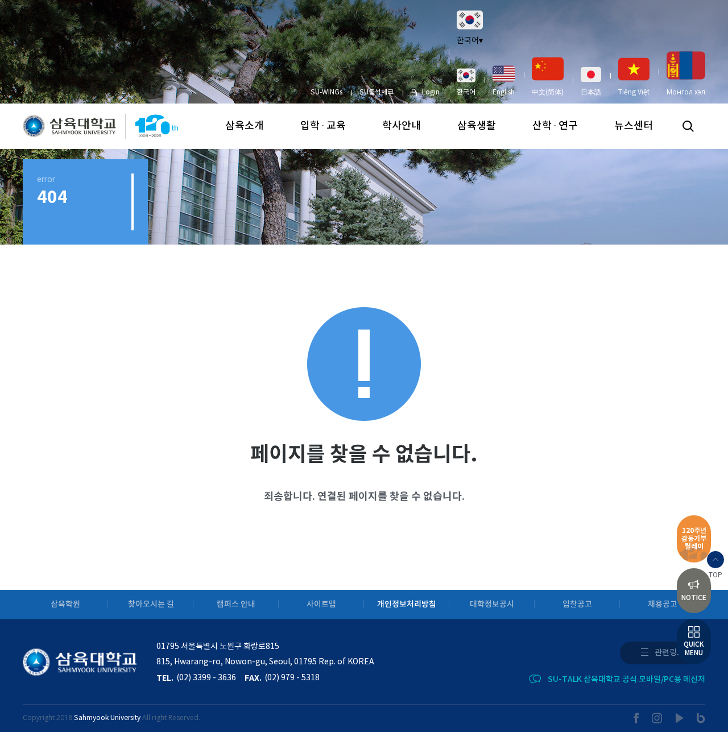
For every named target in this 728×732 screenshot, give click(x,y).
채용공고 (662, 604)
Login (431, 92)
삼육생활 (476, 126)
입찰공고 (577, 604)
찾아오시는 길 (151, 604)
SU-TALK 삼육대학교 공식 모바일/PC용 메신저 (626, 679)
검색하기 (688, 126)
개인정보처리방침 (406, 604)
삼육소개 (244, 126)
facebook (636, 718)
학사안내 (401, 126)
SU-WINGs (326, 92)
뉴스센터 (633, 126)
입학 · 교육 (323, 126)
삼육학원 (65, 604)
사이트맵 (321, 604)
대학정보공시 (492, 604)
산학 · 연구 (555, 126)
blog (701, 718)
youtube (680, 718)
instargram (657, 718)
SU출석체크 (376, 92)
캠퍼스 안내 (236, 604)
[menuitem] (466, 82)
